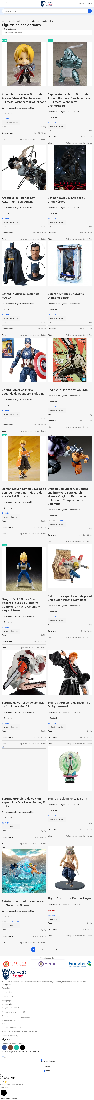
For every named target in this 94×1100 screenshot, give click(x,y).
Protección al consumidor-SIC (13, 1012)
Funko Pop (6, 988)
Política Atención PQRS (11, 1036)
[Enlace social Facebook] (4, 1047)
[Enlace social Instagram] (10, 1047)
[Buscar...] (90, 11)
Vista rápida (5, 896)
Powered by (8, 1098)
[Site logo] (47, 3)
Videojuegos (7, 1000)
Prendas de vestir (9, 992)
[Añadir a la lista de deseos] (11, 896)
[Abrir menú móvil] (4, 3)
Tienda (12, 21)
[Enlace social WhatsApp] (16, 1047)
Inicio (4, 21)
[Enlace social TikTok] (22, 1047)
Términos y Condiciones (11, 1027)
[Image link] (14, 974)
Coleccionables (23, 21)
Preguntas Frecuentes (10, 1007)
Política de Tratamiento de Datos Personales (20, 1031)
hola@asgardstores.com (16, 1019)
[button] (11, 925)
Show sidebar (10, 29)
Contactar (6, 1016)
